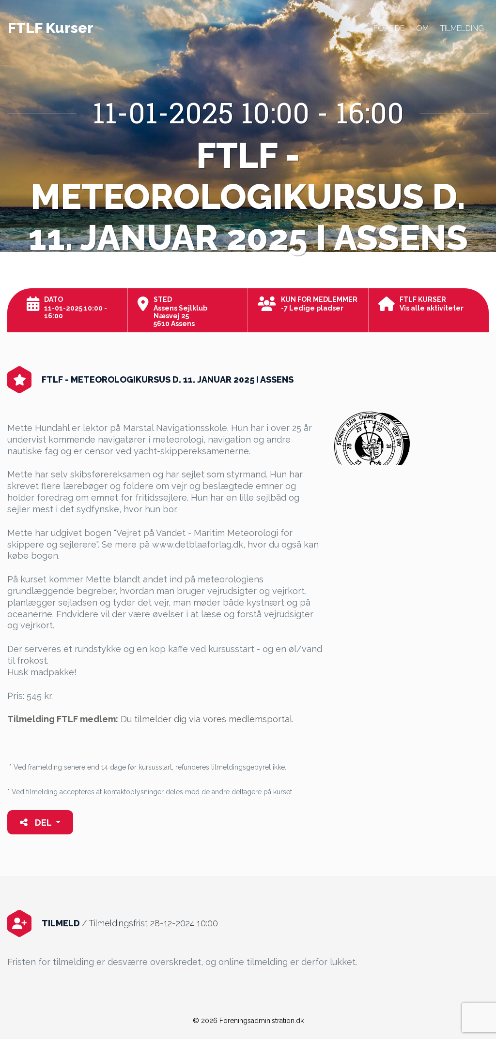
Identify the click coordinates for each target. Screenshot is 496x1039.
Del (43, 822)
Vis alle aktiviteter (432, 308)
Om (422, 28)
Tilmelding (462, 28)
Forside (388, 28)
